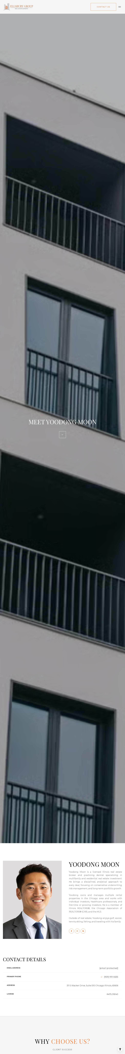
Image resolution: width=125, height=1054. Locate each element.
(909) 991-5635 (111, 977)
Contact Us (103, 7)
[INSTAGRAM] (77, 931)
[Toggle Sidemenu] (119, 6)
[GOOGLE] (83, 931)
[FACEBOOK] (71, 931)
